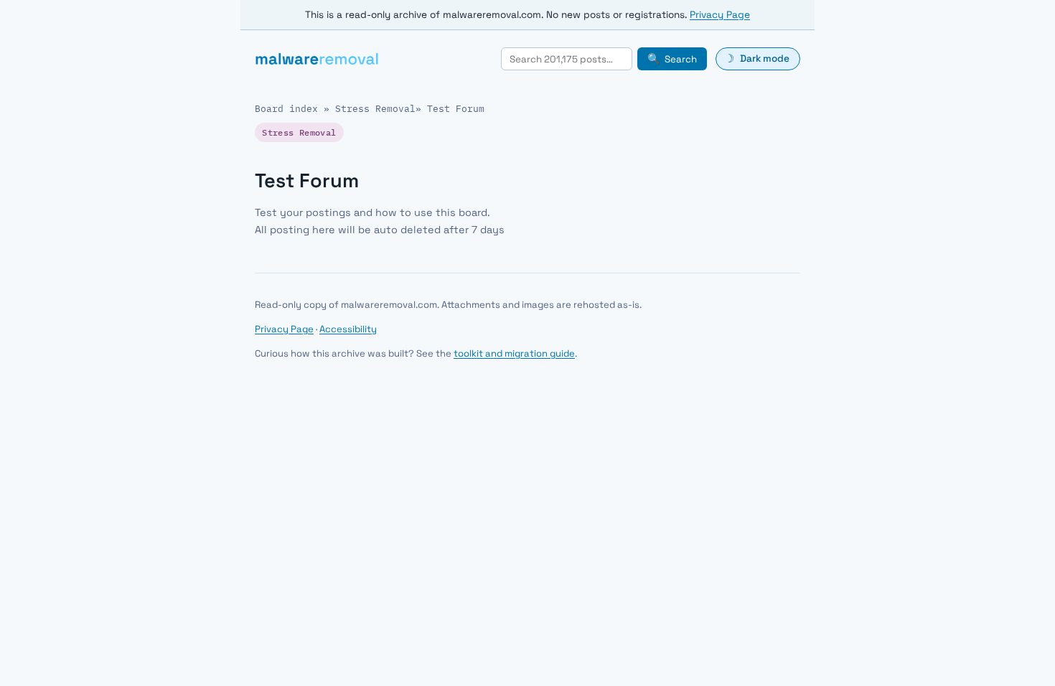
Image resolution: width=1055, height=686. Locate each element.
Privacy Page (720, 15)
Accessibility (348, 329)
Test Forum (455, 109)
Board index (286, 109)
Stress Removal (375, 109)
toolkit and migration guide (514, 353)
